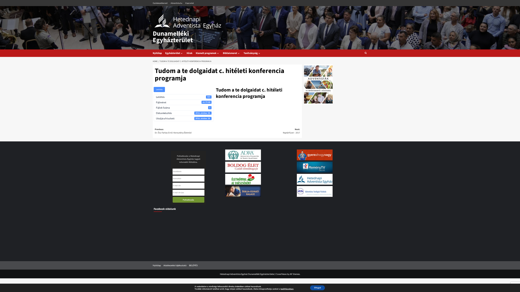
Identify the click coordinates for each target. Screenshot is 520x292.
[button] (365, 53)
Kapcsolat (189, 3)
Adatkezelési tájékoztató (174, 265)
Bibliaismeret (230, 53)
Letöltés (159, 89)
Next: (291, 131)
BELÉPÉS (193, 265)
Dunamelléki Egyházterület (173, 37)
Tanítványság (251, 53)
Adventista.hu (176, 3)
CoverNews (281, 274)
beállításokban (287, 289)
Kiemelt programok (206, 53)
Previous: (173, 131)
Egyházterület (172, 53)
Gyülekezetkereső (160, 3)
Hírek (189, 53)
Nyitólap (157, 53)
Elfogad (317, 287)
